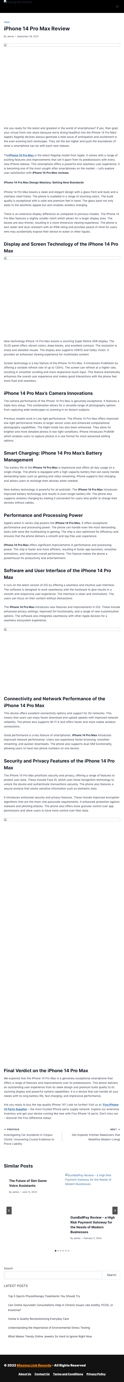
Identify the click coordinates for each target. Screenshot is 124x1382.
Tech (7, 22)
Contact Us (42, 1374)
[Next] (115, 1210)
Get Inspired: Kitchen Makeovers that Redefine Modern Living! (96, 1134)
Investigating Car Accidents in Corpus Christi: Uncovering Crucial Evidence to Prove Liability (29, 1136)
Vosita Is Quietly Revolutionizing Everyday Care (38, 1318)
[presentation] (92, 1191)
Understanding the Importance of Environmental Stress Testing (49, 1327)
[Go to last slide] (9, 1210)
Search (8, 1268)
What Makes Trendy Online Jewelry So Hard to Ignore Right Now (50, 1336)
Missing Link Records (34, 1365)
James (10, 36)
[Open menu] (117, 6)
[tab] (55, 1251)
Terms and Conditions (68, 1374)
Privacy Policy (96, 1374)
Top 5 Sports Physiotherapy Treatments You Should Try (44, 1296)
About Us (24, 1374)
